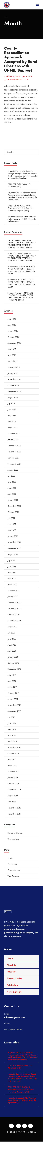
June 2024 (12, 409)
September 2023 (14, 464)
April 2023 (12, 494)
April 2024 (12, 421)
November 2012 (14, 807)
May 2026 (12, 319)
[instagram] (30, 1126)
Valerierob (12, 266)
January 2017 (13, 777)
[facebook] (11, 1126)
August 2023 (13, 470)
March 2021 (12, 584)
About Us (11, 965)
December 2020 (14, 602)
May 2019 (12, 675)
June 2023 (12, 482)
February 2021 (13, 590)
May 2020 (12, 645)
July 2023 (11, 476)
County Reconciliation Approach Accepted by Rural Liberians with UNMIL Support (20, 59)
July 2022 (11, 518)
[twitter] (24, 1126)
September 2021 (14, 548)
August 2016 (13, 795)
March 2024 (13, 427)
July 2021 (11, 560)
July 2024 (11, 403)
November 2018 (14, 705)
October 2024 (13, 385)
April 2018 (12, 735)
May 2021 (12, 572)
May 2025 (12, 349)
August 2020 (13, 626)
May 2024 (12, 415)
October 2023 (13, 457)
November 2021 (14, 542)
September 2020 (15, 620)
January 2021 (13, 596)
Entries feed (12, 864)
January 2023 (13, 500)
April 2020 (12, 651)
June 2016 (12, 801)
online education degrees (18, 253)
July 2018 (11, 717)
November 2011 (14, 813)
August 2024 (13, 397)
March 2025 (13, 361)
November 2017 (14, 747)
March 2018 (12, 741)
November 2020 (14, 608)
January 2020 (13, 657)
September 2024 (14, 391)
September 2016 (14, 789)
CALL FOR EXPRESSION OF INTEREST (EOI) (19, 185)
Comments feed (14, 870)
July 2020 (11, 632)
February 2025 (14, 367)
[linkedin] (18, 1126)
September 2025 (14, 343)
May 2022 (12, 530)
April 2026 (12, 325)
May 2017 (12, 759)
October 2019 (13, 663)
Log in (10, 858)
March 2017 (12, 765)
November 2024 (14, 379)
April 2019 (12, 681)
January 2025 (13, 373)
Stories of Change (15, 833)
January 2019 (13, 699)
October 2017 (13, 753)
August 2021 (13, 554)
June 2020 (12, 638)
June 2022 (12, 524)
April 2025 (12, 355)
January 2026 (13, 331)
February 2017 (13, 771)
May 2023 (12, 488)
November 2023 (14, 451)
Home (10, 958)
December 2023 (14, 445)
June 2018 (12, 723)
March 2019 (12, 687)
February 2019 (13, 693)
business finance (14, 293)
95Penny (11, 279)
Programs (11, 971)
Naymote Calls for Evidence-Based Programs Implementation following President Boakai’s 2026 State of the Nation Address (22, 196)
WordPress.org (14, 876)
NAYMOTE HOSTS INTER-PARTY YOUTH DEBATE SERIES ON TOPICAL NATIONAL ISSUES (22, 245)
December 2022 (14, 506)
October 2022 (13, 512)
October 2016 (13, 783)
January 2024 (13, 439)
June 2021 (12, 566)
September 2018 (14, 711)
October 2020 (13, 614)
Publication (12, 985)
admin (29, 76)
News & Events (14, 991)
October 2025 (13, 337)
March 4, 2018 (13, 76)
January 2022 (13, 536)
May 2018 (12, 729)
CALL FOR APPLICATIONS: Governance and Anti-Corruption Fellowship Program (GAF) (21, 208)
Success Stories (14, 978)
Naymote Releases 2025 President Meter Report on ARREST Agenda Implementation (22, 219)
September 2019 (14, 669)
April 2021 (12, 578)
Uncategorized (14, 80)
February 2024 (14, 433)
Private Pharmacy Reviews (18, 240)
